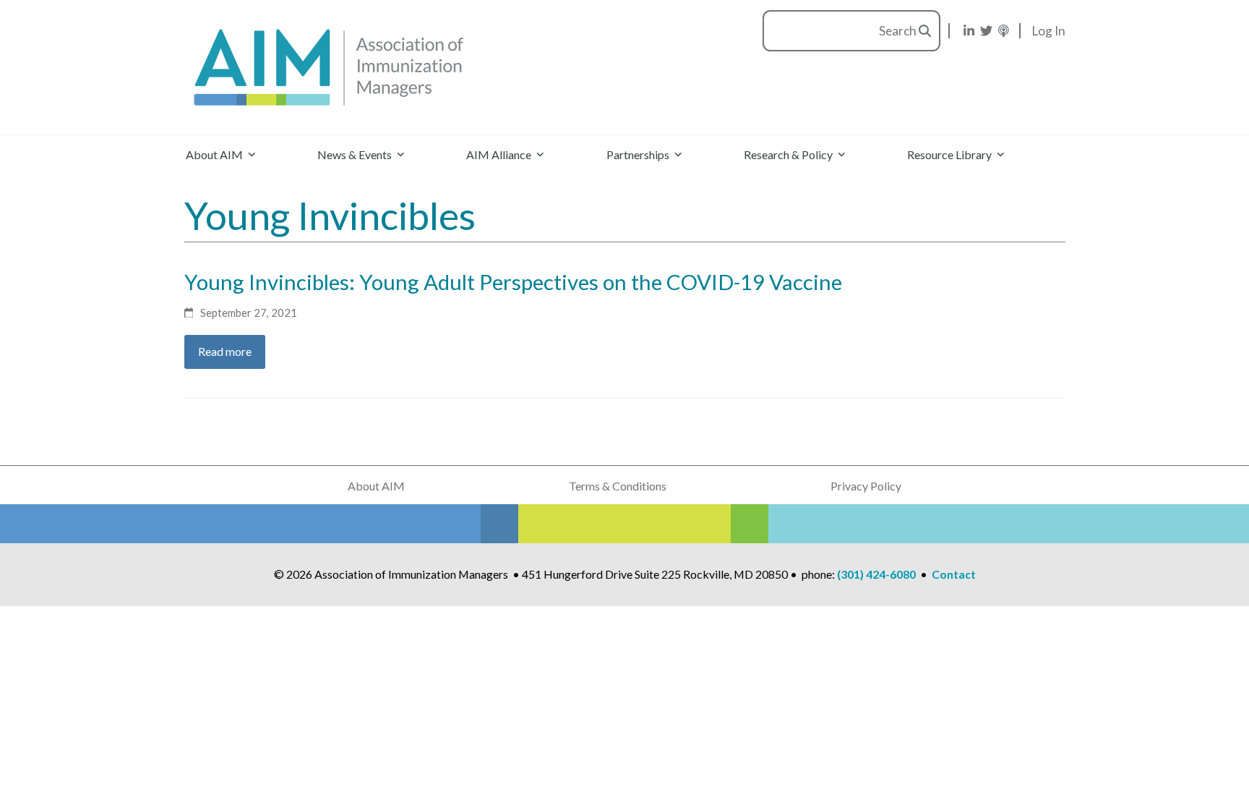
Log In (1048, 30)
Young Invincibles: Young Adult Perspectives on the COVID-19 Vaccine (513, 281)
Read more (225, 351)
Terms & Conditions (617, 486)
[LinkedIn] (968, 30)
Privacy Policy (865, 486)
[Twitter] (986, 30)
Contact (954, 574)
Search (899, 30)
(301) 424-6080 (876, 574)
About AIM (376, 486)
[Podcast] (1003, 30)
